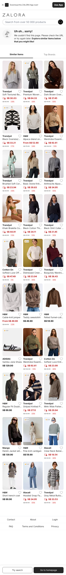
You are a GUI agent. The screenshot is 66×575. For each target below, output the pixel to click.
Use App (58, 5)
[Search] (60, 22)
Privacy (55, 526)
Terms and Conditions (33, 526)
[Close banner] (2, 4)
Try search (17, 570)
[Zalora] (33, 14)
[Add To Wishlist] (20, 91)
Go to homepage (48, 570)
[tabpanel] (33, 282)
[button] (33, 5)
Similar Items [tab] (16, 54)
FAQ (11, 526)
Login (55, 519)
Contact (11, 519)
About (33, 519)
